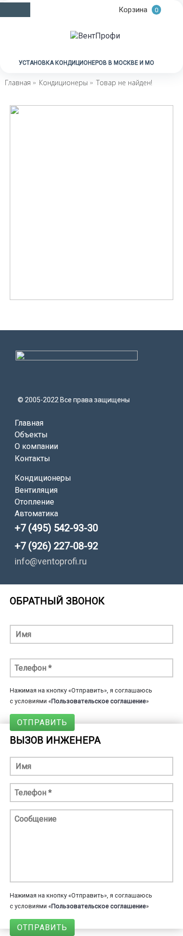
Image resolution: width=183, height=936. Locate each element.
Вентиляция (36, 490)
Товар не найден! (124, 82)
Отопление (34, 501)
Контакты (32, 458)
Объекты (31, 434)
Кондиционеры (63, 82)
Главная (18, 82)
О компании (36, 446)
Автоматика (36, 513)
